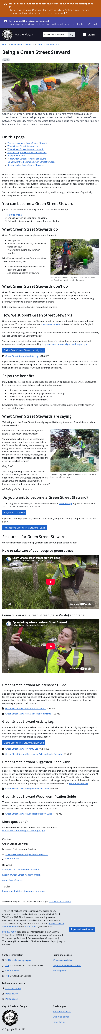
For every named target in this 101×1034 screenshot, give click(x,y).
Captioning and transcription (67, 965)
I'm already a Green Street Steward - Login (25, 527)
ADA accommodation (63, 960)
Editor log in (59, 1022)
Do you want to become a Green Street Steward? (31, 161)
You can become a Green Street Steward (27, 143)
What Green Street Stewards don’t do (25, 149)
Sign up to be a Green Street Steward (20, 869)
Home (5, 44)
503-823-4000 (31, 926)
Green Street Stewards (48, 44)
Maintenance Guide (78, 783)
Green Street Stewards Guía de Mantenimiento (28, 713)
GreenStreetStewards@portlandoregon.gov (23, 830)
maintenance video (51, 324)
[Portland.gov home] (17, 34)
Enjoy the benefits (16, 155)
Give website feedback (60, 901)
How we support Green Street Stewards (27, 152)
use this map (65, 503)
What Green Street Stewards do (23, 146)
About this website (62, 1011)
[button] (89, 34)
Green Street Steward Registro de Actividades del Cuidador (34, 754)
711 (55, 926)
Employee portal (61, 1016)
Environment (8, 891)
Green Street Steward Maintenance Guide (25, 708)
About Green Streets (12, 880)
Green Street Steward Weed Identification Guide (28, 813)
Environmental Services (22, 44)
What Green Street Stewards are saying (26, 158)
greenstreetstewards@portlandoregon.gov (66, 344)
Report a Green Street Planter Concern (21, 874)
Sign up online (14, 214)
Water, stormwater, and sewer (31, 891)
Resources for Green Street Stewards (26, 165)
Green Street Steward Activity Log (21, 356)
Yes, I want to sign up (14, 512)
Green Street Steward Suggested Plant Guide (27, 788)
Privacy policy (59, 970)
